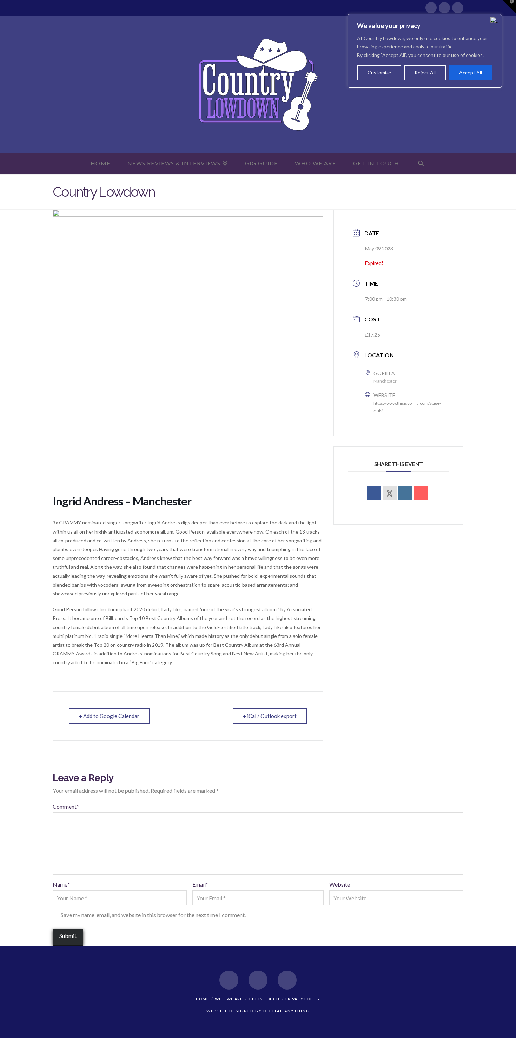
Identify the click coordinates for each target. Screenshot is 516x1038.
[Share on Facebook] (374, 493)
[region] (425, 51)
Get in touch (264, 999)
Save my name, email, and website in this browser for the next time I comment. (153, 915)
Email (200, 884)
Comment (66, 806)
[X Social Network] (390, 493)
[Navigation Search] (421, 163)
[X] (444, 7)
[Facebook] (431, 7)
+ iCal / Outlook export (270, 716)
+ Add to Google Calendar (109, 716)
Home (202, 999)
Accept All (470, 73)
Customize (379, 73)
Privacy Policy (302, 999)
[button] (509, 6)
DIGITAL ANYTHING (286, 1010)
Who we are (229, 999)
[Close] (494, 20)
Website (339, 884)
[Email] (421, 493)
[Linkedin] (405, 493)
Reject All (425, 73)
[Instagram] (457, 7)
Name (61, 884)
